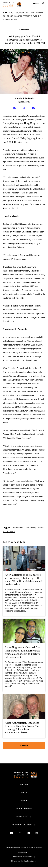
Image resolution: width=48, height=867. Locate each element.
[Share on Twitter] (24, 108)
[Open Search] (43, 3)
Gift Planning (24, 29)
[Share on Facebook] (15, 108)
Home (5, 13)
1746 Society (30, 528)
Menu (35, 3)
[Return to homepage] (13, 5)
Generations (17, 528)
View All (24, 745)
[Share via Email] (33, 108)
